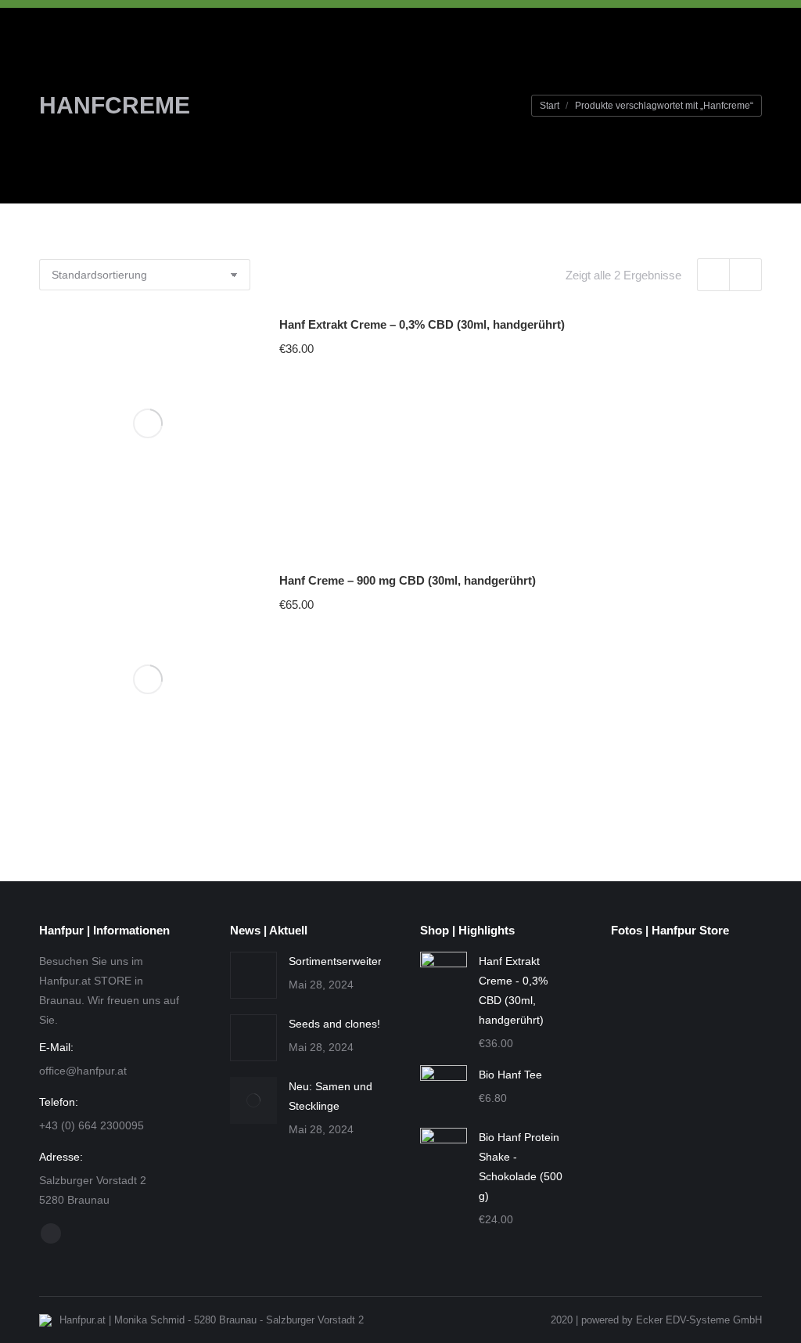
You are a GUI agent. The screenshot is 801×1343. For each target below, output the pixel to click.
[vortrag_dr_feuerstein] (641, 1046)
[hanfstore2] (641, 986)
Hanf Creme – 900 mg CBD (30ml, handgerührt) (407, 580)
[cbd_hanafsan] (701, 1106)
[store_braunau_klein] (641, 1227)
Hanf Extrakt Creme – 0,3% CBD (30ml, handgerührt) (422, 324)
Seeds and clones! (334, 1023)
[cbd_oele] (641, 1166)
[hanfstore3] (701, 986)
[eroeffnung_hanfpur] (641, 1106)
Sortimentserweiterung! (346, 961)
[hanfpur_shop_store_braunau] (701, 1166)
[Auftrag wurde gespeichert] (253, 975)
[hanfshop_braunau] (701, 1046)
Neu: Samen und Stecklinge (330, 1096)
